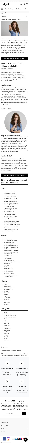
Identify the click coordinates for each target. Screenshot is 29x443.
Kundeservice (4, 428)
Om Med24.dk (4, 422)
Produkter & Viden (5, 425)
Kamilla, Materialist (10, 19)
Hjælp (25, 439)
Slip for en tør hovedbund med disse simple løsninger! (14, 355)
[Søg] (26, 8)
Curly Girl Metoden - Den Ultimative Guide (11, 350)
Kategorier (3, 13)
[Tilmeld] (24, 413)
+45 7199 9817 (19, 390)
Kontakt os (3, 431)
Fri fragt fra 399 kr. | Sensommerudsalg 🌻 (11, 1)
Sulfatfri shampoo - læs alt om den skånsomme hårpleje (14, 353)
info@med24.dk (23, 392)
